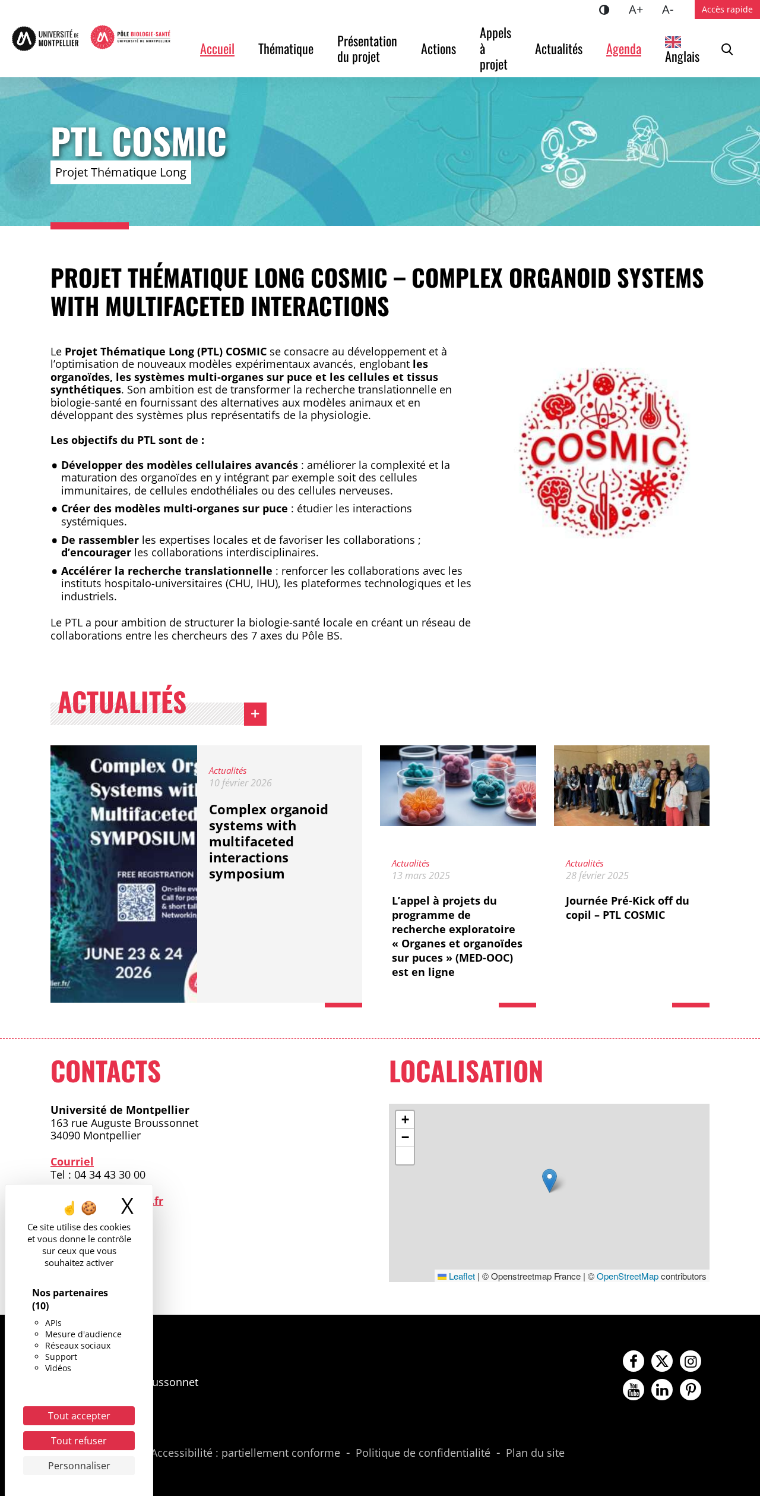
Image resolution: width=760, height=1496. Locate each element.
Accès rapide (727, 9)
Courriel (72, 1161)
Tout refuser (79, 1440)
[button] (549, 1181)
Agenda (623, 48)
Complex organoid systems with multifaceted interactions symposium (268, 841)
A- (672, 9)
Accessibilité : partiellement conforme (245, 1453)
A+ (641, 9)
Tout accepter (79, 1415)
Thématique (286, 48)
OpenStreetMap (627, 1276)
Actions (438, 48)
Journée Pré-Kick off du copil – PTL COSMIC (627, 907)
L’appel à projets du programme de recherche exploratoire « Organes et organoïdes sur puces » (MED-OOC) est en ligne (457, 936)
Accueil (217, 48)
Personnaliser (79, 1465)
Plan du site (535, 1453)
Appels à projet (497, 48)
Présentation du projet (368, 48)
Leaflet (460, 1276)
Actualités (558, 48)
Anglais (682, 55)
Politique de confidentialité (423, 1453)
